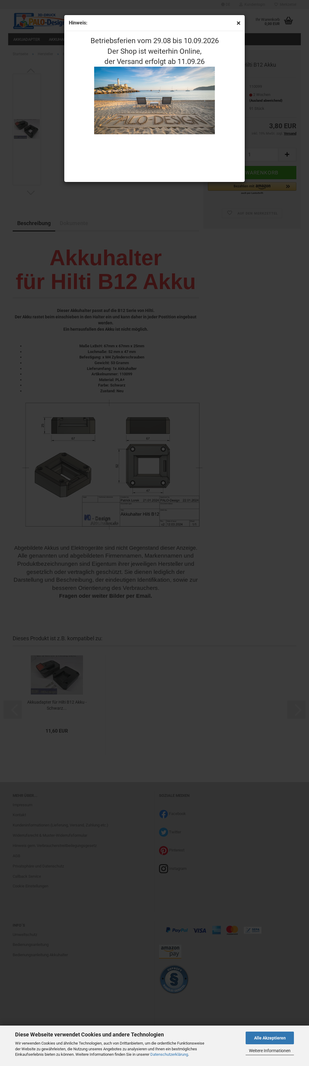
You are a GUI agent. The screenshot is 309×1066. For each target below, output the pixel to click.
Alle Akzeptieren (270, 1038)
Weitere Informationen (270, 1050)
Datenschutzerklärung (169, 1054)
